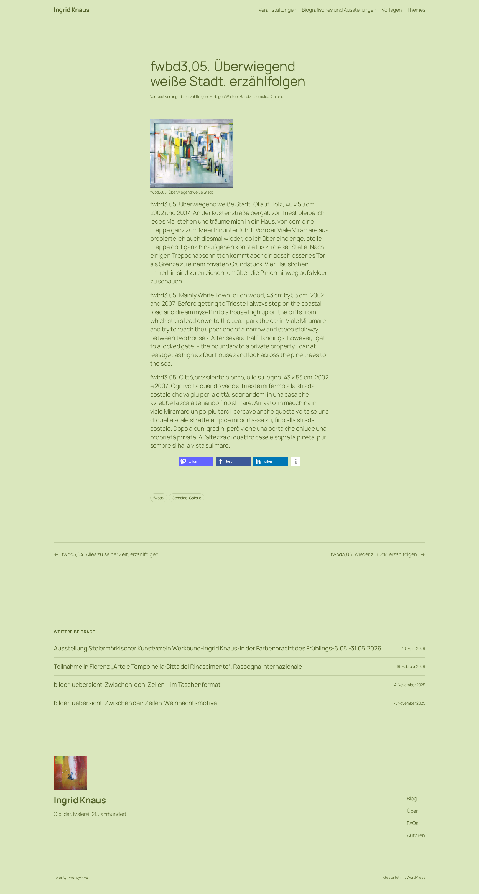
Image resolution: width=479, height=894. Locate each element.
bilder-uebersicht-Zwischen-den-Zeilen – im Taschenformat (137, 684)
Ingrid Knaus (71, 10)
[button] (196, 461)
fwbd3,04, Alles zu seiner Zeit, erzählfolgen (110, 554)
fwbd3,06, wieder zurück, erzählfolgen (374, 554)
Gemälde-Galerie (268, 96)
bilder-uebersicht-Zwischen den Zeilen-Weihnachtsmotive (135, 703)
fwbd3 (158, 497)
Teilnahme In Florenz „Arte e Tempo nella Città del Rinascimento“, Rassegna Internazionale (178, 666)
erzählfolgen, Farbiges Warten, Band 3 (219, 96)
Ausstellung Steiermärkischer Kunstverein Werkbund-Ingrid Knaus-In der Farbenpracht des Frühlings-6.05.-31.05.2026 (217, 648)
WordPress (416, 877)
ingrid (177, 96)
